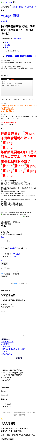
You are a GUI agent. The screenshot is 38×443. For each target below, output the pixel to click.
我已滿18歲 (5, 439)
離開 (11, 439)
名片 (6, 47)
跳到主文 (4, 21)
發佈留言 (4, 276)
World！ (16, 256)
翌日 (2, 237)
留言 (16, 248)
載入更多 (4, 264)
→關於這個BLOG (7, 342)
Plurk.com (25, 335)
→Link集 (4, 351)
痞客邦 (12, 248)
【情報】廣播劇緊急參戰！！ (20, 56)
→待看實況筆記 (6, 354)
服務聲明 (22, 415)
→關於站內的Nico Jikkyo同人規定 (13, 349)
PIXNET (9, 413)
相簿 (6, 42)
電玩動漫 (17, 38)
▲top (2, 260)
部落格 (7, 45)
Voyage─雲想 (10, 16)
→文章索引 (5, 344)
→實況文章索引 (6, 346)
